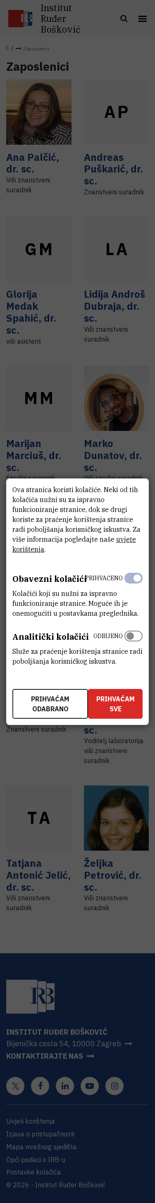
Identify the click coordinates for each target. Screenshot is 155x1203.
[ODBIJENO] (133, 647)
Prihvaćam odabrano (50, 704)
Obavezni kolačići (49, 578)
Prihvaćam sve (115, 704)
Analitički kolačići (50, 636)
